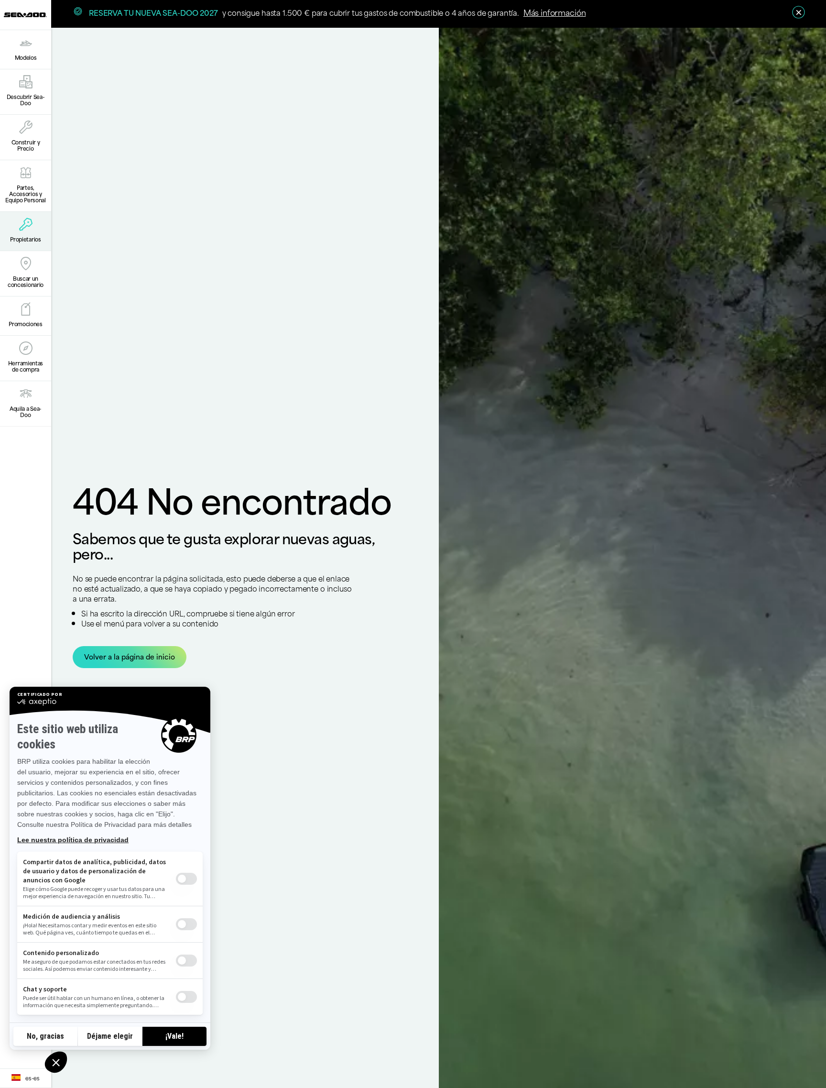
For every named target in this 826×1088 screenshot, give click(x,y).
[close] (798, 12)
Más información (554, 12)
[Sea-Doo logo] (25, 15)
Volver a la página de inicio (129, 656)
